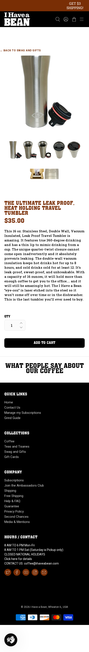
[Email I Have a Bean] (44, 572)
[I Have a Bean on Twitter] (7, 572)
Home (8, 402)
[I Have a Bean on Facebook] (16, 572)
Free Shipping (13, 496)
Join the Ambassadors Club (24, 485)
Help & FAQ (12, 501)
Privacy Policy (14, 511)
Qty (7, 316)
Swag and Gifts (15, 452)
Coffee (9, 441)
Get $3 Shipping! (75, 5)
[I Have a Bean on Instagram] (35, 572)
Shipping (10, 491)
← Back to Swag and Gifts (20, 50)
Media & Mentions (17, 522)
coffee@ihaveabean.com (41, 563)
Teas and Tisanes (16, 446)
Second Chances (16, 517)
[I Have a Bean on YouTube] (25, 572)
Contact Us (12, 407)
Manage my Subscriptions (22, 413)
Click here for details (18, 559)
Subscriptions (14, 480)
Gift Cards (11, 457)
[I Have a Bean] (27, 19)
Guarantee (11, 506)
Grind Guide (12, 418)
